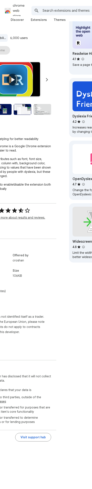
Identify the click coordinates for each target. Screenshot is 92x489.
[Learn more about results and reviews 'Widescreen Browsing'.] (83, 247)
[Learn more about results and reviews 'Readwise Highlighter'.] (82, 59)
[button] (12, 80)
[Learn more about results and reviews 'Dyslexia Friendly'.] (83, 122)
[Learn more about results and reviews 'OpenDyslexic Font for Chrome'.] (83, 184)
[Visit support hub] (33, 437)
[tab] (17, 20)
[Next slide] (47, 79)
